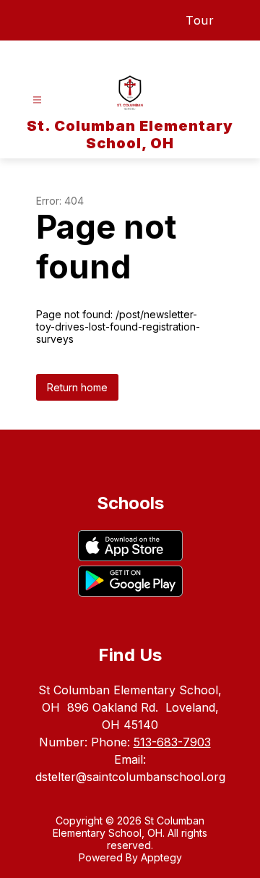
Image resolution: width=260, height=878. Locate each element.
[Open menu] (37, 100)
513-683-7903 (172, 742)
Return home (77, 387)
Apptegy (161, 857)
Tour (200, 20)
